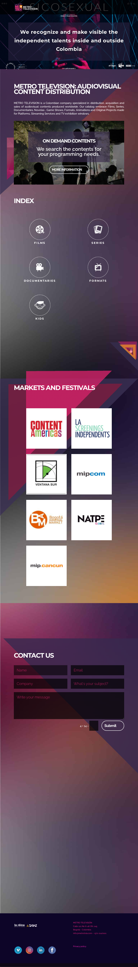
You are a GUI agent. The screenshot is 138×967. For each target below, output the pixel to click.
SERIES (98, 243)
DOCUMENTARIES (40, 280)
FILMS (39, 243)
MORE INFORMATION (67, 169)
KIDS (39, 318)
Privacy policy (79, 946)
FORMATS (98, 280)
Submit (110, 725)
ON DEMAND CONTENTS (69, 141)
